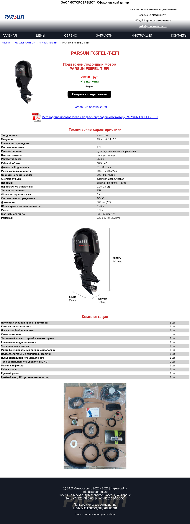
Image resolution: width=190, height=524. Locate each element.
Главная (6, 42)
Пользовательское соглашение (95, 504)
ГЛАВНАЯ (10, 35)
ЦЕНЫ (40, 35)
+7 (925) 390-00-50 (167, 9)
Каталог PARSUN (25, 42)
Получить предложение (89, 94)
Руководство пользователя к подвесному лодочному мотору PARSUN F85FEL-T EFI (100, 117)
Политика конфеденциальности (95, 508)
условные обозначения (91, 107)
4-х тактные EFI (48, 42)
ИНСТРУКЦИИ (142, 35)
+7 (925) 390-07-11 (157, 15)
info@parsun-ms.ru (153, 26)
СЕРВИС (70, 35)
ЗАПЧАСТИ (104, 35)
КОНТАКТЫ (179, 35)
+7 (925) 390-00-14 (149, 9)
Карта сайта (119, 488)
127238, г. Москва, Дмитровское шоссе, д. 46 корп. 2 (95, 495)
